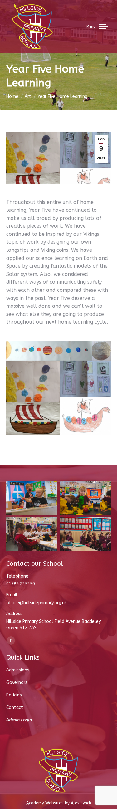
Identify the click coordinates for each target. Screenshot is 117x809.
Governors (16, 682)
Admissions (17, 670)
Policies (14, 695)
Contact (14, 707)
